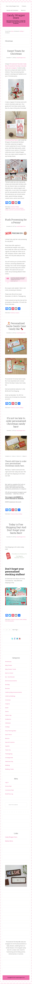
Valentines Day (9, 761)
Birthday (7, 684)
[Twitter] (9, 202)
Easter (6, 707)
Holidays (17, 206)
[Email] (16, 202)
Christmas (12, 206)
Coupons (17, 312)
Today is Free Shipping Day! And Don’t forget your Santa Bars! (16, 528)
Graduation (8, 719)
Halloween (8, 723)
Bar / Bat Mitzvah (10, 677)
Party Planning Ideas (9, 621)
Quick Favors (8, 734)
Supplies (7, 746)
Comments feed (9, 790)
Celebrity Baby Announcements (13, 692)
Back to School (9, 673)
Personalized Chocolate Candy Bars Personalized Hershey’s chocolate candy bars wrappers (15, 66)
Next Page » (15, 630)
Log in (6, 782)
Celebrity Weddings (10, 696)
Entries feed (8, 786)
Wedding (7, 765)
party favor (11, 209)
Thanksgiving (8, 753)
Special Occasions (10, 742)
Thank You (8, 750)
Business (7, 688)
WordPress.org (9, 794)
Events (16, 514)
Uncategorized (9, 757)
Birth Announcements (11, 680)
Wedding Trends (9, 769)
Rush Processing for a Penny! (16, 221)
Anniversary (8, 661)
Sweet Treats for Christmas (16, 52)
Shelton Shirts (9, 841)
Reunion (7, 738)
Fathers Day (8, 715)
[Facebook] (6, 202)
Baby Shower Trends (10, 669)
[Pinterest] (12, 202)
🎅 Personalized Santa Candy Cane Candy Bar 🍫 (16, 326)
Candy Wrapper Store (16, 16)
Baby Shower (8, 665)
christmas (13, 208)
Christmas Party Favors (11, 140)
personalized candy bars (19, 209)
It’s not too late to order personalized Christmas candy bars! (16, 422)
